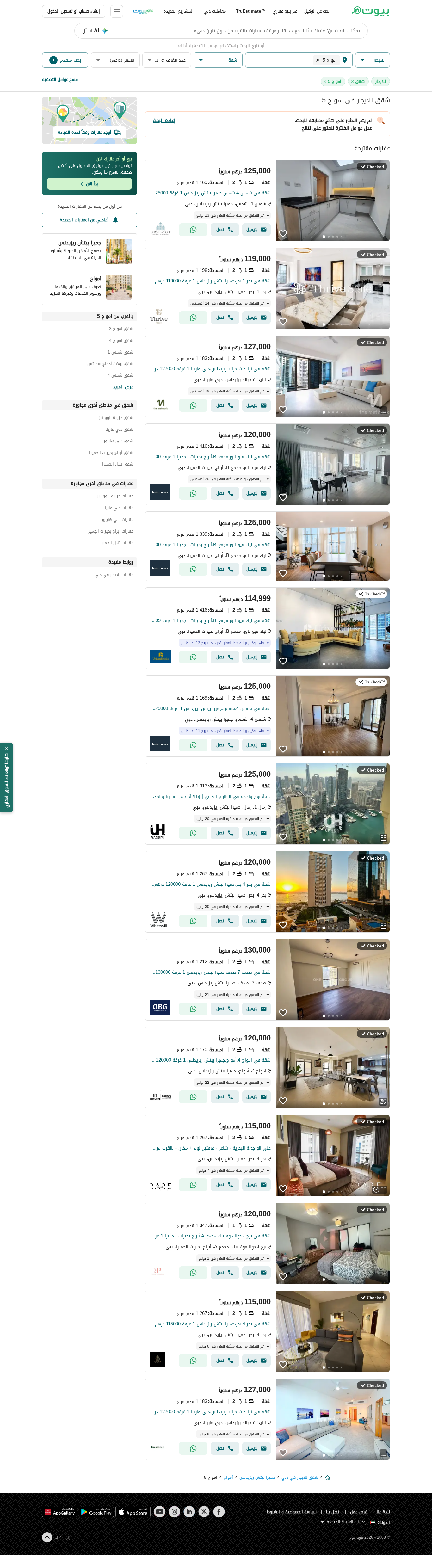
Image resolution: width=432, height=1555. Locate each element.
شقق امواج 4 (121, 341)
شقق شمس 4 (120, 376)
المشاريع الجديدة (179, 11)
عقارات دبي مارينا (118, 508)
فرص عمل (358, 1512)
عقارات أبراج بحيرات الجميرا (110, 532)
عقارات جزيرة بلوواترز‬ (115, 497)
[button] (373, 60)
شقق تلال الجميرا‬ (117, 465)
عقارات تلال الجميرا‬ (116, 543)
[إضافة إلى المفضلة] (283, 233)
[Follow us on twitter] (204, 1511)
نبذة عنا (383, 1512)
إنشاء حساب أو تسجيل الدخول (73, 11)
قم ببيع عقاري (285, 11)
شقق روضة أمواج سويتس (110, 364)
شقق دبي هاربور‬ (118, 442)
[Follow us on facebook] (219, 1511)
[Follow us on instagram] (174, 1511)
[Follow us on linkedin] (189, 1511)
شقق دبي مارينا (119, 430)
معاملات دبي (215, 11)
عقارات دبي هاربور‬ (117, 520)
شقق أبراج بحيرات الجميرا (111, 453)
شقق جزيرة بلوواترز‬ (116, 418)
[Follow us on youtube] (159, 1511)
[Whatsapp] (193, 229)
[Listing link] (267, 200)
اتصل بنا (333, 1512)
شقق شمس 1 (120, 353)
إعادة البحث (164, 120)
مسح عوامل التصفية (60, 79)
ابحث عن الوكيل (317, 11)
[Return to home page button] (370, 11)
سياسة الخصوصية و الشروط (292, 1512)
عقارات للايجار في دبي (114, 575)
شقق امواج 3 (121, 329)
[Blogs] (143, 11)
